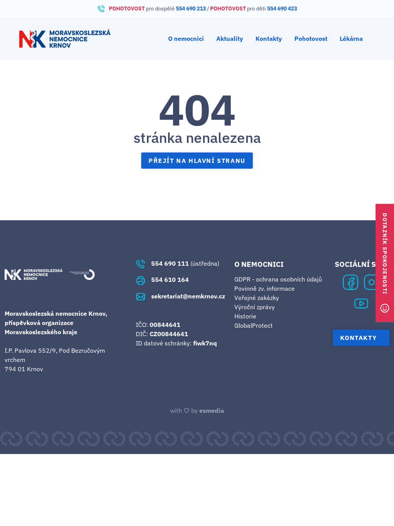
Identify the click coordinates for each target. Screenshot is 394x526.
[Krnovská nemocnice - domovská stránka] (64, 38)
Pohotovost (310, 38)
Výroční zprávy (254, 307)
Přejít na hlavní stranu (197, 160)
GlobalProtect (253, 325)
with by (197, 410)
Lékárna (351, 38)
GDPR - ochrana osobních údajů (278, 279)
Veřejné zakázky (256, 298)
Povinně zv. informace (264, 288)
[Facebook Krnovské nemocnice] (350, 281)
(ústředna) (185, 263)
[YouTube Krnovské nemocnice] (361, 303)
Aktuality (229, 38)
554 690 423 (282, 8)
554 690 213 (191, 8)
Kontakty (268, 38)
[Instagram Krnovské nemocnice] (371, 281)
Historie (245, 316)
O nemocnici (186, 38)
